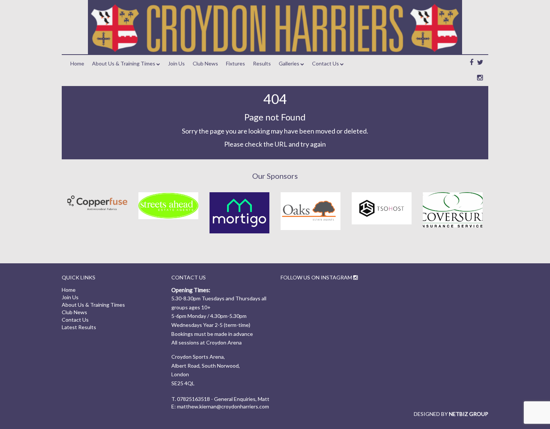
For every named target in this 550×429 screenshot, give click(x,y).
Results (262, 63)
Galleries (289, 63)
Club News (205, 63)
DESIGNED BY (451, 414)
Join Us (176, 63)
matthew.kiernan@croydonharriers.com (223, 406)
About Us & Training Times (123, 63)
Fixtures (235, 63)
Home (77, 63)
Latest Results (79, 327)
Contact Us (325, 63)
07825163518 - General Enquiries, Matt (223, 399)
